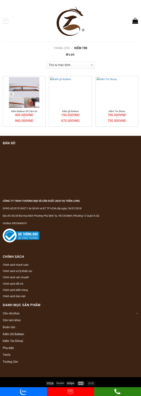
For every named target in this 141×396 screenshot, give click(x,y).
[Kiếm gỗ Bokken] (70, 92)
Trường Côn (10, 361)
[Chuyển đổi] (137, 313)
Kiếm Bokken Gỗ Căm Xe (24, 111)
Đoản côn (9, 327)
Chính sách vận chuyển (16, 277)
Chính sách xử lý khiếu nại (17, 271)
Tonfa (6, 354)
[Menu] (5, 21)
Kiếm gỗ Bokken (70, 111)
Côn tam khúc (12, 320)
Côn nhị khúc (11, 313)
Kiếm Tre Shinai (117, 111)
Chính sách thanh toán (16, 264)
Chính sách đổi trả (13, 283)
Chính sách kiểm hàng (15, 290)
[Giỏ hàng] (135, 20)
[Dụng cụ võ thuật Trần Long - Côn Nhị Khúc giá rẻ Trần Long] (71, 21)
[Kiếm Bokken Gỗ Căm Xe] (24, 92)
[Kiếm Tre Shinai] (117, 92)
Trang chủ (62, 48)
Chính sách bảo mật (14, 296)
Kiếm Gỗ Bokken (13, 334)
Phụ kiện (8, 348)
